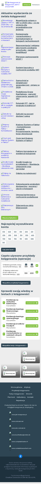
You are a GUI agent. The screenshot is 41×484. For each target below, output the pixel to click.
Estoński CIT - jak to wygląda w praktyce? (26, 104)
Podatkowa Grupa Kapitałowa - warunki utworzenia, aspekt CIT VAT (27, 95)
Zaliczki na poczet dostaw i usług (24, 115)
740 (9, 239)
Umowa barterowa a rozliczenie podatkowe (27, 196)
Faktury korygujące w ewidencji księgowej (26, 152)
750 (15, 239)
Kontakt (30, 397)
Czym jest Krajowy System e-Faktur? (24, 139)
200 (26, 232)
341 (3, 242)
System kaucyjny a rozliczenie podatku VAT (27, 69)
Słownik (29, 394)
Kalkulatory (21, 397)
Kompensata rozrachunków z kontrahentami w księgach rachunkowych (27, 37)
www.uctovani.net (17, 421)
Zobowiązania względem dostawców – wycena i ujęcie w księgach (28, 186)
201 (32, 232)
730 (3, 239)
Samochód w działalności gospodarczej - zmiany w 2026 (28, 83)
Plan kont (11, 397)
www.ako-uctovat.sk (18, 428)
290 (9, 235)
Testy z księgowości (16, 394)
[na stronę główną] (14, 4)
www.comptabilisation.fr (20, 441)
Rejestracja (36, 4)
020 (9, 232)
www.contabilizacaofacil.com (21, 448)
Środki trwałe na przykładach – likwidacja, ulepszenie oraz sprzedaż (28, 165)
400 (32, 235)
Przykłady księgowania (20, 390)
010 (3, 232)
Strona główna (16, 387)
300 (15, 235)
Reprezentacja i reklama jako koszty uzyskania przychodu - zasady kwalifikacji (27, 49)
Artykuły (27, 387)
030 (26, 239)
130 (20, 232)
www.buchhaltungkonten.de (21, 435)
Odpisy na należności (26, 173)
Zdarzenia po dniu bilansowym (24, 206)
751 (21, 239)
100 (15, 232)
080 (32, 239)
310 (21, 235)
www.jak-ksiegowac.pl (19, 414)
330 (26, 235)
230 (3, 235)
